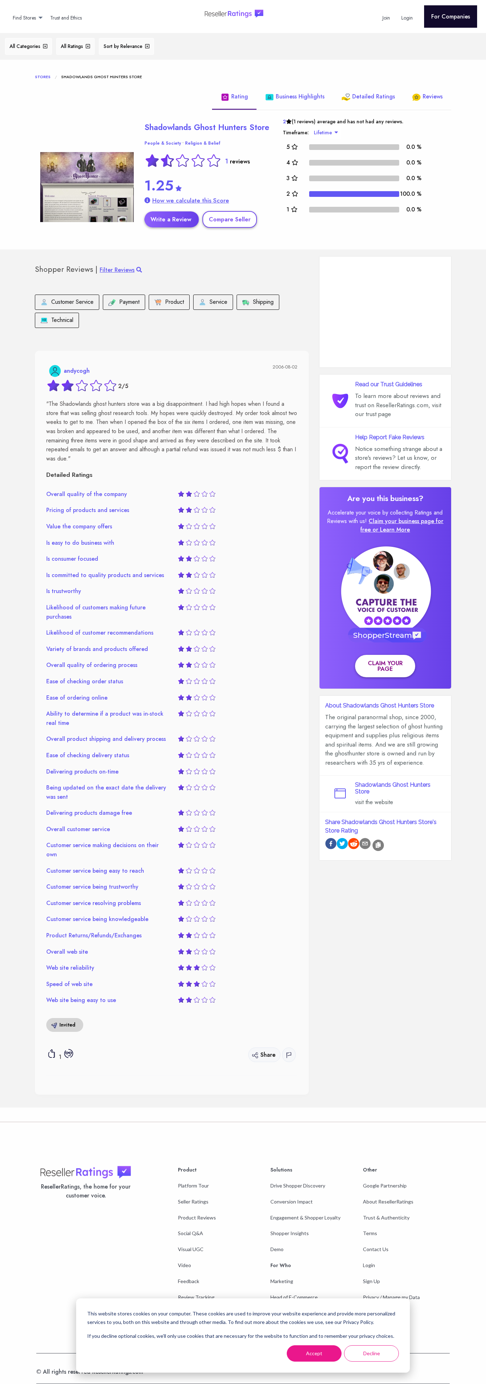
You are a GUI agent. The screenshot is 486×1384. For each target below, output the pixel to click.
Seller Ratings (193, 1202)
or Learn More (391, 530)
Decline (371, 1353)
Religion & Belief (202, 143)
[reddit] (353, 845)
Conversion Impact (291, 1202)
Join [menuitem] (386, 17)
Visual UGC (191, 1249)
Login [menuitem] (407, 17)
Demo (277, 1249)
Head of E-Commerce (294, 1297)
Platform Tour (193, 1186)
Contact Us (376, 1249)
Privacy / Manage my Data (391, 1297)
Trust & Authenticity (386, 1218)
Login (369, 1265)
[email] (365, 845)
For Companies (450, 16)
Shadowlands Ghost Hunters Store (206, 127)
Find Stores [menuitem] (24, 17)
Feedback (188, 1281)
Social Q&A (190, 1233)
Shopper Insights (289, 1233)
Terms (370, 1233)
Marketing (281, 1281)
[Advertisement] (385, 312)
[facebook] (331, 845)
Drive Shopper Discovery (297, 1186)
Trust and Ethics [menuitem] (66, 17)
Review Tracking (196, 1297)
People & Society (162, 143)
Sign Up (371, 1281)
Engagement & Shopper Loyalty (305, 1218)
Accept (314, 1353)
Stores (43, 77)
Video (184, 1265)
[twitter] (342, 845)
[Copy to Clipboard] (378, 845)
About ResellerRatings (388, 1202)
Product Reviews (197, 1218)
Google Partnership (385, 1186)
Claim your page (385, 666)
